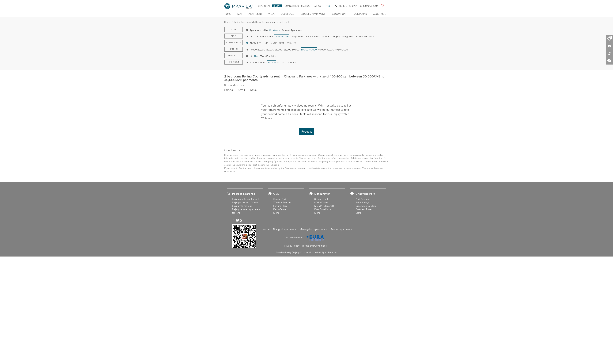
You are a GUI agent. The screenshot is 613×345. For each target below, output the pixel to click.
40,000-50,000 (326, 49)
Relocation (339, 13)
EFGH (260, 43)
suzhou (305, 5)
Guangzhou (291, 5)
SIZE (240, 90)
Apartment (255, 13)
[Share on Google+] (242, 220)
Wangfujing (347, 36)
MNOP (273, 43)
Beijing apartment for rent (245, 198)
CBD (252, 36)
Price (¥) (233, 49)
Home (227, 13)
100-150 (262, 62)
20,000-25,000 (274, 49)
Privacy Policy (291, 245)
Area (233, 35)
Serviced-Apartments (292, 30)
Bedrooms (233, 55)
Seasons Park (321, 198)
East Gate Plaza (322, 209)
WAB (371, 36)
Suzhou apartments (341, 229)
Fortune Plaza (280, 205)
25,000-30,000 (291, 49)
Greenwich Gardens (366, 205)
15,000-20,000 (257, 49)
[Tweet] (237, 220)
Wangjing (335, 36)
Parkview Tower (364, 209)
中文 (328, 5)
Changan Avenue (264, 36)
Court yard (288, 13)
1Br (251, 56)
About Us (379, 13)
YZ (295, 43)
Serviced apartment (313, 13)
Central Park (279, 198)
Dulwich (359, 36)
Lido (306, 36)
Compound (360, 13)
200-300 (281, 62)
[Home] (238, 6)
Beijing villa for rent (242, 205)
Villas (265, 30)
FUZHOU (317, 5)
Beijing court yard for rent (245, 202)
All (247, 30)
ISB (365, 36)
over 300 (292, 62)
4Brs (267, 56)
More (276, 212)
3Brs (262, 56)
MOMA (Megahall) (324, 205)
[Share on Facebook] (233, 220)
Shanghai (264, 5)
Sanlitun (325, 36)
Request (306, 131)
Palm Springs (362, 202)
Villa (271, 13)
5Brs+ (274, 56)
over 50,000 (341, 49)
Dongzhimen (297, 36)
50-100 (253, 62)
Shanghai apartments (284, 229)
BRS (252, 90)
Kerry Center (280, 209)
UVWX (289, 43)
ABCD (253, 43)
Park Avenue (362, 198)
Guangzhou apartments (313, 229)
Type (233, 29)
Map (239, 13)
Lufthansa (315, 36)
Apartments (255, 30)
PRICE (227, 90)
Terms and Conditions (314, 245)
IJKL (267, 43)
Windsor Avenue (282, 202)
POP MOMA (321, 202)
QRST (281, 43)
